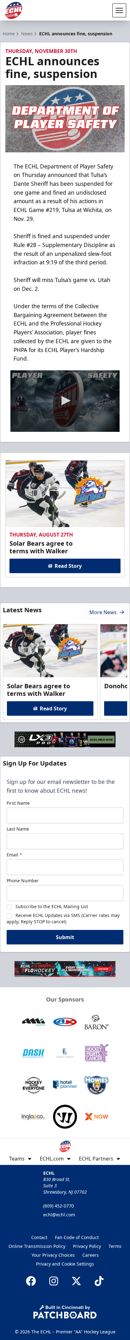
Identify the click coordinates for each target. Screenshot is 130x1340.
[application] (65, 401)
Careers (90, 1255)
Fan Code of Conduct (77, 1237)
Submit (65, 937)
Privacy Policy (87, 1246)
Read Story (68, 565)
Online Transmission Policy (37, 1246)
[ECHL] (13, 10)
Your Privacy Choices (53, 1255)
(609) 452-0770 (58, 1206)
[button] (65, 401)
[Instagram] (53, 1281)
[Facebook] (31, 1281)
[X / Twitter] (76, 1281)
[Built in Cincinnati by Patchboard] (65, 1312)
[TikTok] (99, 1281)
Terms (115, 1246)
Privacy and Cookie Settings (65, 1264)
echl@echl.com (59, 1215)
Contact (39, 1237)
